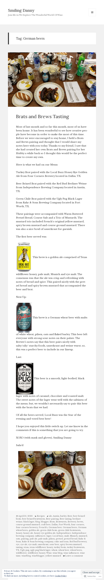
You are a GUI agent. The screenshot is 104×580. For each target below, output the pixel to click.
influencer (40, 536)
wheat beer (63, 550)
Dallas (55, 524)
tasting (19, 547)
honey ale (28, 533)
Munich (74, 536)
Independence (63, 533)
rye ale (23, 544)
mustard (83, 536)
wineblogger (38, 556)
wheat (54, 550)
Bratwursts (61, 521)
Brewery (72, 521)
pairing (25, 539)
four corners (77, 524)
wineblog (26, 556)
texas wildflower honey (41, 547)
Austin (56, 516)
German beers (70, 527)
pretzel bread (70, 539)
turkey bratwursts (75, 547)
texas (26, 547)
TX (17, 550)
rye (17, 544)
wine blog (57, 553)
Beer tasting (66, 519)
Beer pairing (52, 519)
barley (63, 516)
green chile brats (48, 530)
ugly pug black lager (40, 550)
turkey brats (60, 547)
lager (48, 536)
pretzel (59, 539)
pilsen (52, 539)
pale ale (33, 539)
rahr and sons (61, 541)
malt (66, 536)
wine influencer (71, 553)
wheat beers (76, 550)
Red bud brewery (78, 541)
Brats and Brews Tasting (42, 116)
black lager (28, 521)
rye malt (32, 544)
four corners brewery (27, 527)
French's (43, 527)
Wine (49, 553)
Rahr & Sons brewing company (37, 541)
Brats (52, 521)
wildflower (21, 553)
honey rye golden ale (44, 533)
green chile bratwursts (69, 530)
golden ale (34, 530)
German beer (55, 527)
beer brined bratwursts (33, 519)
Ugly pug (24, 550)
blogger (45, 521)
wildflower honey (36, 553)
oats (18, 539)
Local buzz (58, 536)
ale (50, 516)
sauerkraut (43, 544)
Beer (70, 516)
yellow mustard (53, 556)
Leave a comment (74, 556)
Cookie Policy (61, 576)
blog (37, 521)
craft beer (46, 524)
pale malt (43, 539)
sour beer (54, 544)
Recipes (41, 516)
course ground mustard (28, 524)
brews (80, 521)
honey (19, 533)
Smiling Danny (21, 10)
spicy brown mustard (71, 544)
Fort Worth (64, 524)
